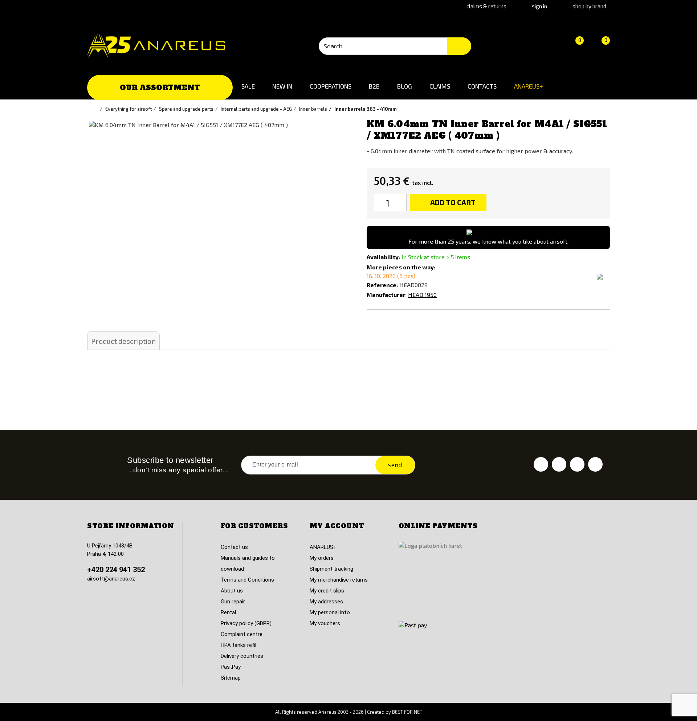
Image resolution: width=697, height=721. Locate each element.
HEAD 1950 (422, 294)
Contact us (234, 547)
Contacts (482, 86)
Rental (228, 612)
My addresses (326, 601)
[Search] (459, 46)
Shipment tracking (331, 569)
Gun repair (233, 601)
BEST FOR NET (407, 712)
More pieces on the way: (401, 267)
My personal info (330, 612)
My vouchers (325, 623)
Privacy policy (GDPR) (246, 623)
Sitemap (231, 678)
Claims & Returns (486, 6)
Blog (404, 86)
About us (232, 590)
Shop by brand (589, 6)
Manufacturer (386, 294)
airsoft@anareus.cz (111, 578)
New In (282, 86)
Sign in (539, 6)
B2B (374, 86)
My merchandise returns (339, 580)
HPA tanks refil (238, 645)
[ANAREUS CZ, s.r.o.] (156, 45)
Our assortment (160, 87)
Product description (123, 341)
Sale (248, 86)
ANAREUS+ (528, 86)
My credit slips (327, 590)
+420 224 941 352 (116, 569)
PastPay (231, 667)
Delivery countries (242, 656)
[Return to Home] (96, 109)
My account (337, 526)
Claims (439, 86)
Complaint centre (241, 634)
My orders (322, 558)
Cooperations (330, 86)
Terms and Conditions (247, 580)
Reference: (382, 284)
